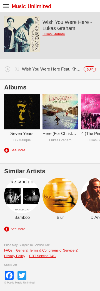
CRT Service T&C (42, 256)
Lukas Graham (53, 34)
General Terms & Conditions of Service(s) (47, 250)
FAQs (8, 250)
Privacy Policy (14, 256)
